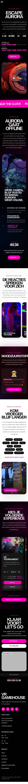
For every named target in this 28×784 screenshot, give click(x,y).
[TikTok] (8, 710)
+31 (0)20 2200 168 (6, 727)
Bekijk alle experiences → (14, 600)
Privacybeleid (5, 769)
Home (3, 753)
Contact (3, 763)
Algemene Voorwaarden (8, 766)
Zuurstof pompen (14, 390)
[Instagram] (3, 710)
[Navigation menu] (2, 2)
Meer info (12, 587)
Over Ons (4, 756)
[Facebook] (12, 710)
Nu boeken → (14, 641)
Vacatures (4, 760)
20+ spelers (14, 646)
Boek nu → (14, 56)
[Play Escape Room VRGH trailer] (14, 78)
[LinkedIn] (17, 710)
